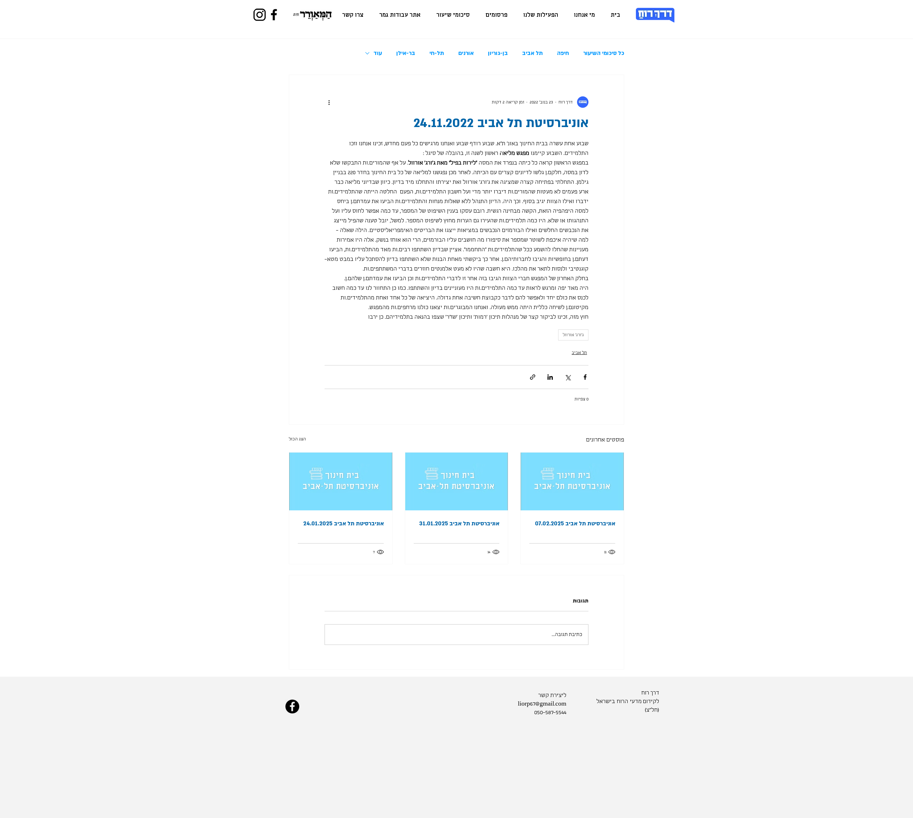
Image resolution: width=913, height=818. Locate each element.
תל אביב (532, 53)
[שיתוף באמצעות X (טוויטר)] (567, 377)
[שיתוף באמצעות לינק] (532, 377)
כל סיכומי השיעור (603, 53)
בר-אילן (405, 53)
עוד (377, 53)
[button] (540, 15)
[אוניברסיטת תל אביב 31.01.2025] (456, 481)
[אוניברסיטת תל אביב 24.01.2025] (340, 481)
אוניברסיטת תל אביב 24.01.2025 (343, 523)
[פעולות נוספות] (329, 102)
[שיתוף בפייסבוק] (585, 377)
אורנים (466, 53)
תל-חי (436, 53)
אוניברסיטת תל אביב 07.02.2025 (575, 523)
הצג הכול (297, 439)
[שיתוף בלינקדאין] (550, 377)
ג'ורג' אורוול (573, 335)
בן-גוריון (498, 53)
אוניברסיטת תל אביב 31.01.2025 (459, 523)
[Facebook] (273, 14)
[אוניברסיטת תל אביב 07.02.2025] (572, 481)
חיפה (563, 53)
